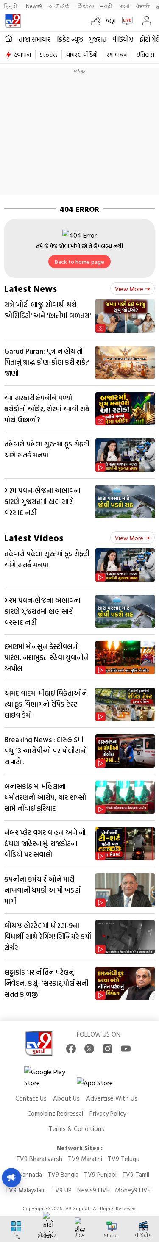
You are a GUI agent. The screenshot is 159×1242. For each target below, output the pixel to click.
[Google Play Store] (49, 1077)
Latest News (30, 288)
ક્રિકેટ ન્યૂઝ (70, 39)
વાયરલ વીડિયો (82, 54)
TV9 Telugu (123, 1159)
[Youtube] (126, 1048)
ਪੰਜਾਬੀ (143, 6)
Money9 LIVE (133, 1190)
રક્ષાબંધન (117, 54)
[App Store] (102, 1085)
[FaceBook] (71, 1048)
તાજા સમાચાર (35, 39)
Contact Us (31, 1098)
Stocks (48, 54)
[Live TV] (125, 20)
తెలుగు (85, 6)
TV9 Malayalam (25, 1190)
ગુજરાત (97, 39)
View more (129, 288)
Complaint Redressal (55, 1113)
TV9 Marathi (85, 1159)
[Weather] (98, 21)
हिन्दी (11, 6)
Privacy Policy (107, 1113)
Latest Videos (33, 537)
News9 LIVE (93, 1190)
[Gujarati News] (12, 20)
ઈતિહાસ (145, 54)
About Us (66, 1098)
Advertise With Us (111, 1098)
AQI (110, 21)
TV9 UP (61, 1190)
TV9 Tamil (135, 1174)
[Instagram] (107, 1048)
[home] (9, 39)
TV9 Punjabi (100, 1174)
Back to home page (79, 261)
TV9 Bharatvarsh (39, 1159)
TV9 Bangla (62, 1174)
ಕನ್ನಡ (59, 6)
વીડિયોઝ (123, 39)
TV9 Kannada (24, 1174)
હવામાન (22, 54)
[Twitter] (89, 1048)
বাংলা (124, 6)
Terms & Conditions (76, 1129)
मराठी (106, 6)
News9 (34, 6)
